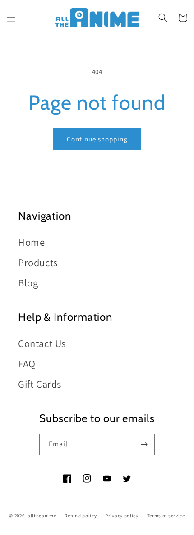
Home (31, 242)
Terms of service (166, 515)
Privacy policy (122, 515)
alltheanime (42, 515)
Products (38, 262)
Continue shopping (97, 139)
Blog (28, 282)
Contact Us (42, 343)
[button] (11, 18)
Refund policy (81, 515)
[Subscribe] (144, 444)
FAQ (27, 363)
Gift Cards (39, 383)
